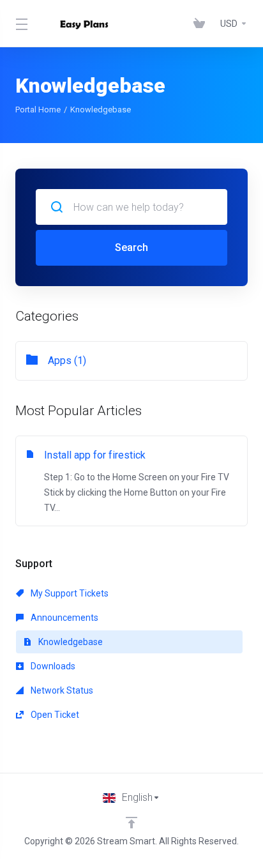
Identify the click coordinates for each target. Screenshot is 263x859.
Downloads (52, 666)
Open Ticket (54, 715)
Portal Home (38, 109)
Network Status (61, 690)
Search (131, 247)
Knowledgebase (69, 642)
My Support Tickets (69, 593)
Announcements (63, 617)
